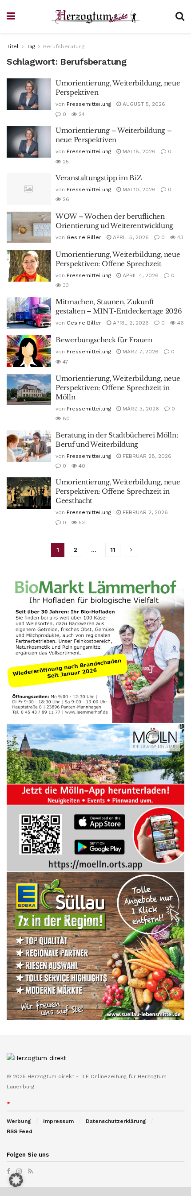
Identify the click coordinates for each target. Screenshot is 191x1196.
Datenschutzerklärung (116, 1121)
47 (64, 362)
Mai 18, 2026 (138, 151)
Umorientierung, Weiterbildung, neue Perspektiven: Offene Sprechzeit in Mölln (118, 387)
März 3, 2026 (140, 409)
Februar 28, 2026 (146, 456)
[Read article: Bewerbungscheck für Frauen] (29, 351)
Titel (13, 46)
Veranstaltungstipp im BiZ (99, 178)
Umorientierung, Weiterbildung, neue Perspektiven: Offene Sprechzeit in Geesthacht (118, 491)
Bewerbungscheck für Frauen (104, 340)
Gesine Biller (84, 237)
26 (65, 199)
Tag (31, 46)
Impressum (58, 1121)
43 (179, 237)
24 (81, 114)
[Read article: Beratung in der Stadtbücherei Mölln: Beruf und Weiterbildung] (29, 446)
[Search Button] (179, 16)
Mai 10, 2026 (138, 189)
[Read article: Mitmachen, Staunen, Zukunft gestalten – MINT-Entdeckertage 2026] (29, 313)
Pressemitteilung (89, 104)
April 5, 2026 (130, 237)
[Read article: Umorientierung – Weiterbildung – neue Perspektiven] (29, 142)
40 (81, 466)
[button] (16, 1180)
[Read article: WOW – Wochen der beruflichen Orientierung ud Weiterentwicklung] (29, 228)
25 (65, 162)
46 (179, 323)
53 (81, 522)
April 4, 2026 (140, 275)
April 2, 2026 (130, 323)
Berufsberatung (63, 46)
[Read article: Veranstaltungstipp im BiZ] (29, 189)
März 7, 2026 (140, 351)
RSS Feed (19, 1131)
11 (112, 549)
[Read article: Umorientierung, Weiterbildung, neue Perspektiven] (29, 94)
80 (65, 418)
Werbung (19, 1121)
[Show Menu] (11, 16)
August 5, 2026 (143, 104)
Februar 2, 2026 (144, 512)
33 (65, 285)
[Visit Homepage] (95, 16)
